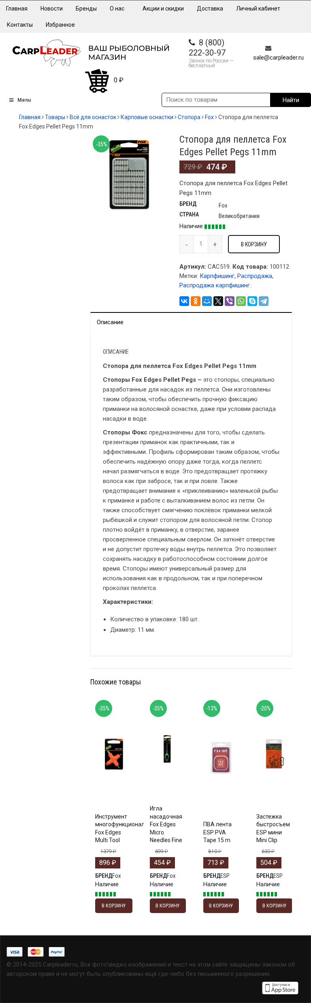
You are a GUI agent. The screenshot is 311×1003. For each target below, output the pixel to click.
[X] (218, 301)
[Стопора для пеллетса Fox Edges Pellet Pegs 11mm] (128, 173)
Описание (110, 322)
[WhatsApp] (241, 301)
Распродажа (254, 276)
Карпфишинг (217, 276)
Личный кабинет (258, 8)
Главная (17, 8)
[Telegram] (263, 301)
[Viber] (229, 301)
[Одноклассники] (195, 301)
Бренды (86, 8)
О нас (118, 8)
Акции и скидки (163, 8)
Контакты (20, 24)
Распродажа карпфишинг (214, 285)
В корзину (254, 244)
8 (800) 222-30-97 (207, 48)
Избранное (60, 24)
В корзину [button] (114, 769)
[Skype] (252, 301)
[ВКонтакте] (184, 301)
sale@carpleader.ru (278, 57)
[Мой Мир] (207, 301)
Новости (51, 8)
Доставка (210, 8)
